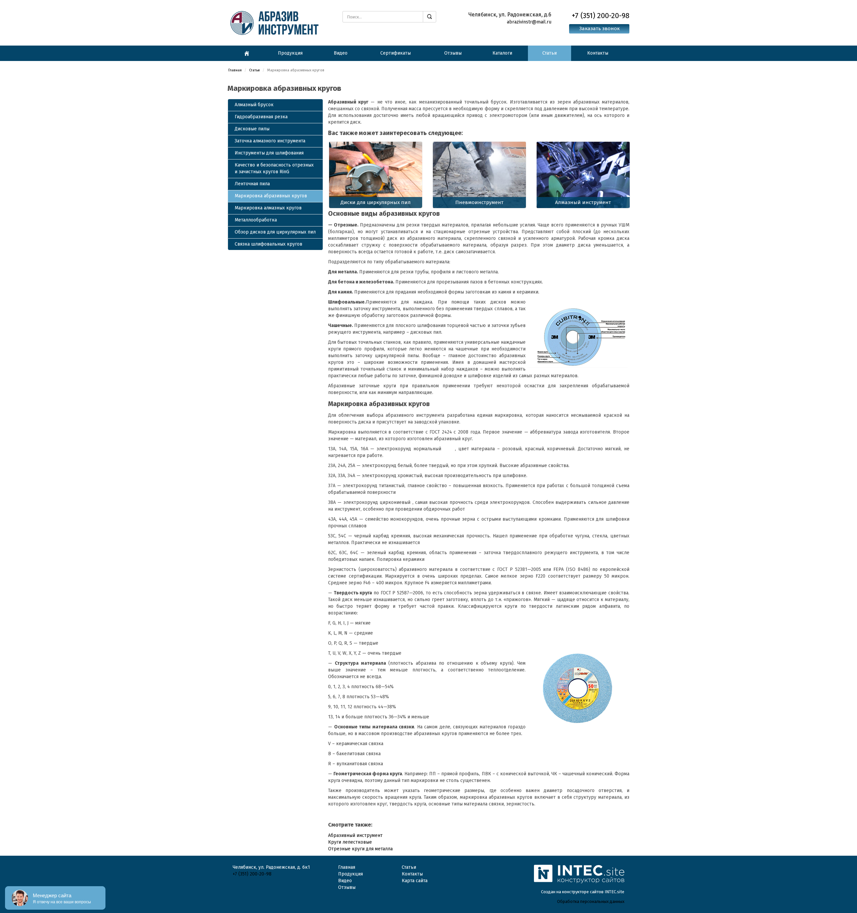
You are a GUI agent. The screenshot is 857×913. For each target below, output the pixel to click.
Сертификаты (395, 53)
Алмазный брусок (254, 105)
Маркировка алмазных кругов (268, 208)
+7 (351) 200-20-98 (252, 874)
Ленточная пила (252, 184)
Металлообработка (256, 220)
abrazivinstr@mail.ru (529, 22)
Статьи (549, 53)
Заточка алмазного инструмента (270, 141)
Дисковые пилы (252, 129)
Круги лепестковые (350, 842)
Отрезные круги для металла (360, 849)
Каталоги (502, 53)
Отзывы (453, 53)
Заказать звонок (599, 28)
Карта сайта (414, 881)
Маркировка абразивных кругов (271, 196)
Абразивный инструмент (355, 835)
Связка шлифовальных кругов (268, 244)
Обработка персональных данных (590, 901)
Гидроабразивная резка (261, 117)
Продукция (290, 53)
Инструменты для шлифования (269, 153)
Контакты (597, 53)
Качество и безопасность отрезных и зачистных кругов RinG (274, 168)
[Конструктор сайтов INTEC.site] (579, 882)
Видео (340, 53)
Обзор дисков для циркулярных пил (275, 232)
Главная (235, 70)
